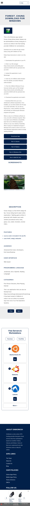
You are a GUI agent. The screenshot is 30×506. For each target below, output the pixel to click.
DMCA (8, 482)
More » (15, 405)
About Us (8, 461)
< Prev (11, 311)
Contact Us (9, 463)
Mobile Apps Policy (11, 477)
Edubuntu (15, 374)
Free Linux (10, 339)
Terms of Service (10, 479)
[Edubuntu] (16, 369)
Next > (19, 311)
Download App (15, 136)
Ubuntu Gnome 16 (15, 354)
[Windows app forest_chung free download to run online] (8, 31)
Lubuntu (15, 394)
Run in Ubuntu (15, 141)
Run (15, 359)
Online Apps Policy (11, 474)
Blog (7, 466)
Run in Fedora (15, 147)
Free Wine (21, 339)
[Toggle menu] (2, 3)
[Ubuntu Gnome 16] (16, 349)
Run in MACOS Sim (15, 157)
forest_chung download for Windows (15, 18)
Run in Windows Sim (15, 152)
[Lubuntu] (16, 388)
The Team (9, 458)
